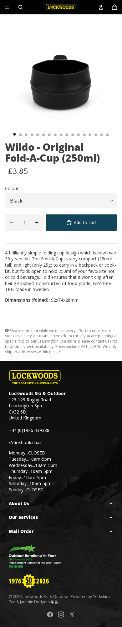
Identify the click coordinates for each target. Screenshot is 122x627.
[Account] (101, 7)
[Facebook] (50, 614)
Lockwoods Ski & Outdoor (46, 596)
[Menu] (7, 7)
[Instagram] (61, 614)
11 (72, 135)
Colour (11, 188)
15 (96, 135)
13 (84, 135)
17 (107, 135)
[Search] (21, 7)
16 (101, 135)
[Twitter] (72, 614)
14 (90, 135)
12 (78, 135)
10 (67, 135)
